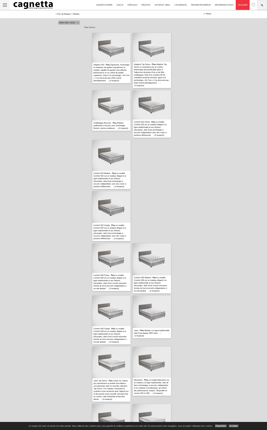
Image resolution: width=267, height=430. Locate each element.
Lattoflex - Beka (162, 5)
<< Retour (207, 14)
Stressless (132, 5)
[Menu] (5, 5)
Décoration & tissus (224, 5)
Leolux (120, 5)
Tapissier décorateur (201, 5)
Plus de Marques (64, 14)
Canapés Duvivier (104, 5)
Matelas (76, 14)
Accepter (233, 426)
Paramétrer (221, 426)
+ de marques (180, 5)
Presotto (145, 5)
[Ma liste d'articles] (253, 5)
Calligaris (243, 5)
